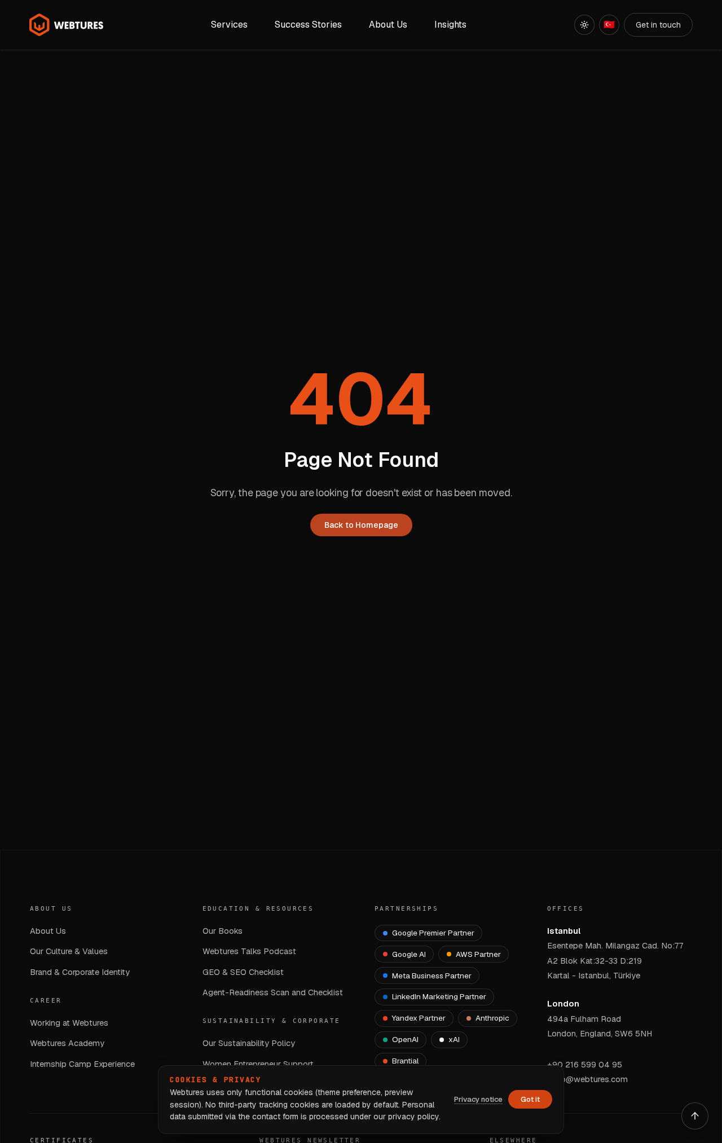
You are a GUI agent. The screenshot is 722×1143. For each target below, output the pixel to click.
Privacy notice (478, 1099)
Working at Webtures (69, 1022)
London (563, 1003)
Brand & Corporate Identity (80, 972)
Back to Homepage (361, 525)
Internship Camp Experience (82, 1063)
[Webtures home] (66, 25)
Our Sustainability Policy (248, 1043)
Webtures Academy (67, 1043)
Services (229, 24)
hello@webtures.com (587, 1079)
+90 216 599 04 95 (584, 1064)
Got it (530, 1099)
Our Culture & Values (69, 951)
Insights (450, 24)
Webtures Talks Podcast (249, 951)
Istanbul (563, 930)
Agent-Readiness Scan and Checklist (272, 992)
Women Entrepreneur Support (258, 1063)
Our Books (222, 930)
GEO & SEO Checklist (243, 972)
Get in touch (658, 25)
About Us (48, 930)
